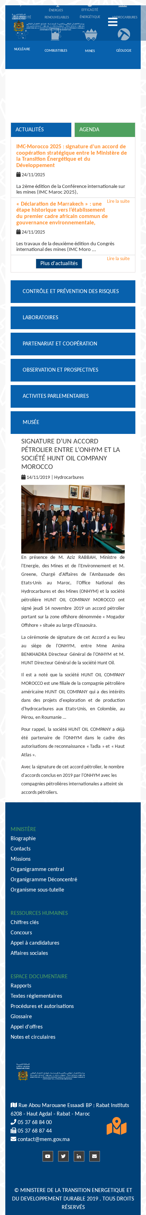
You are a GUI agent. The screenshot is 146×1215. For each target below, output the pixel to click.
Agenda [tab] (89, 130)
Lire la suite (118, 259)
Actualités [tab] (30, 130)
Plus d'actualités (59, 264)
